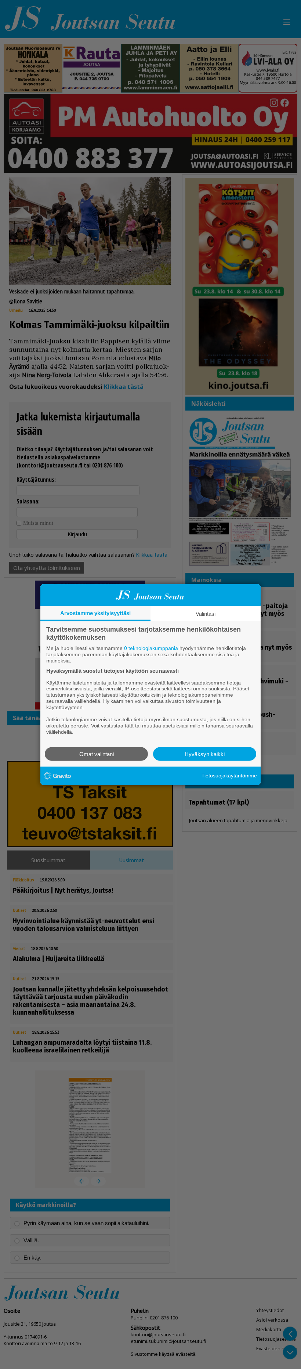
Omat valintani (96, 754)
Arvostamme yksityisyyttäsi (95, 613)
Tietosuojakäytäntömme (229, 776)
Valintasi (205, 614)
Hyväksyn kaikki (205, 754)
